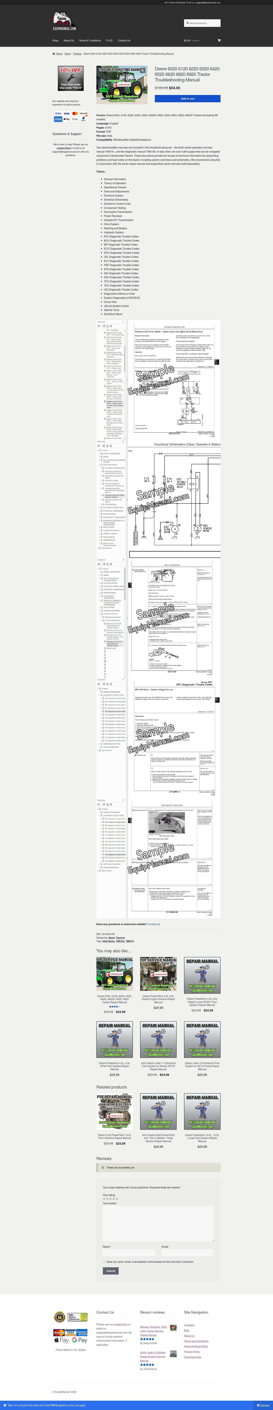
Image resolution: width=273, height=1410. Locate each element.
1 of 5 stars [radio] (104, 1199)
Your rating (109, 1195)
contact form (63, 148)
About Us (69, 40)
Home (59, 53)
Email (166, 1246)
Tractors (77, 53)
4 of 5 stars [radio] (113, 1199)
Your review (110, 1203)
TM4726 (120, 941)
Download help (192, 1357)
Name (107, 1246)
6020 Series (109, 941)
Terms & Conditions (90, 40)
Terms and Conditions (196, 1341)
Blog (186, 1330)
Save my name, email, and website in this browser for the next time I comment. (150, 1261)
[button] (142, 70)
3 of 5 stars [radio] (110, 1199)
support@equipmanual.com (208, 2)
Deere (68, 53)
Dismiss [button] (264, 1405)
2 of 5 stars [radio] (107, 1199)
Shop (55, 40)
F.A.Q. (109, 40)
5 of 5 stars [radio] (116, 1199)
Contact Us (124, 40)
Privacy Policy (192, 1351)
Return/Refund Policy (196, 1346)
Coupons (189, 1325)
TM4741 (130, 941)
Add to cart (187, 98)
